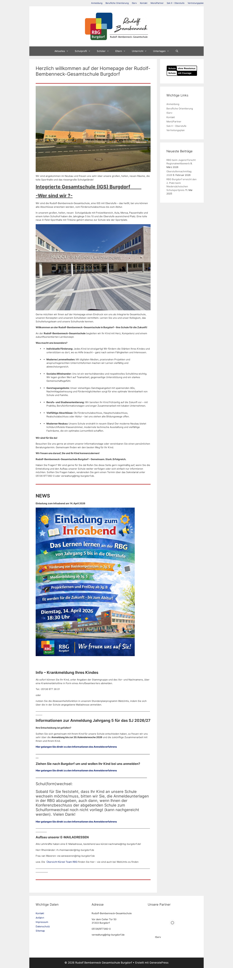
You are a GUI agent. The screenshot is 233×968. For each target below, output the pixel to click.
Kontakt (143, 3)
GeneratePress (158, 962)
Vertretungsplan (196, 3)
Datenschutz (43, 926)
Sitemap (40, 930)
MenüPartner (157, 3)
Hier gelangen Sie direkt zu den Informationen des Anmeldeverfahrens (76, 746)
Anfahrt (40, 917)
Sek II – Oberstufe (175, 3)
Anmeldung (96, 3)
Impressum (42, 922)
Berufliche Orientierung (117, 3)
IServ (134, 3)
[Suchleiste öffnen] (177, 51)
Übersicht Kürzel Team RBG (62, 861)
